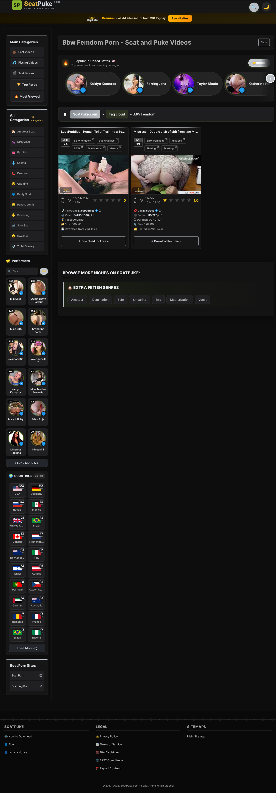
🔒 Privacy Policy (107, 736)
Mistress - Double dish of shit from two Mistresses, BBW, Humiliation (166, 131)
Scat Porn (18, 675)
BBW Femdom (82, 140)
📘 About (10, 744)
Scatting (169, 148)
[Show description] (69, 200)
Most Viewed (27, 96)
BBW (77, 148)
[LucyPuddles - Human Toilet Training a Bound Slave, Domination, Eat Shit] (93, 174)
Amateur (77, 299)
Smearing (139, 299)
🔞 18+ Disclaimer (107, 752)
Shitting (151, 148)
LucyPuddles (106, 140)
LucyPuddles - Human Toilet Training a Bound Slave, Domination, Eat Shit (93, 131)
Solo (121, 299)
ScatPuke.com (85, 114)
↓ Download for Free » (93, 241)
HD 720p (153, 215)
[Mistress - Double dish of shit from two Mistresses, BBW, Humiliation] (166, 174)
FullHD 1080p (82, 215)
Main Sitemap (196, 736)
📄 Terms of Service (109, 744)
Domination (95, 148)
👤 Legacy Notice (15, 752)
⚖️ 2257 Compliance (109, 760)
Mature (114, 148)
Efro (158, 299)
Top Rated (27, 84)
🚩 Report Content (108, 768)
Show (264, 42)
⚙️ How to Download (18, 736)
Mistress (177, 140)
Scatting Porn (21, 686)
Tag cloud (117, 114)
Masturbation (179, 299)
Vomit (202, 299)
